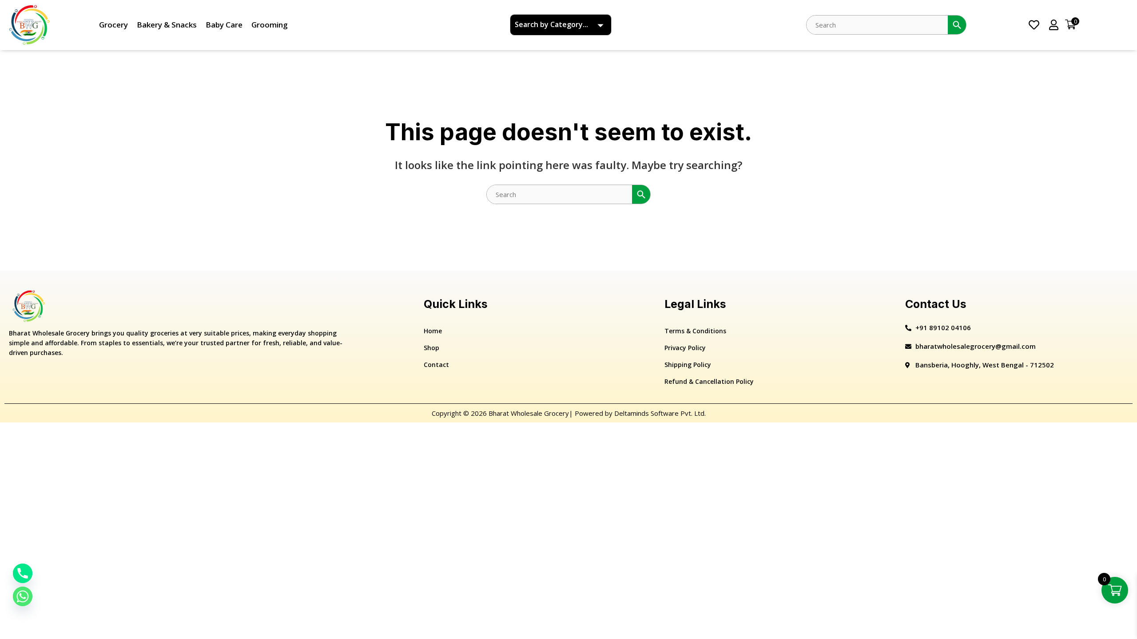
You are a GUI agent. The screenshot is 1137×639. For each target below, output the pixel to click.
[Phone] (22, 573)
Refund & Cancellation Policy (709, 381)
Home (433, 331)
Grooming (269, 25)
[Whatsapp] (22, 596)
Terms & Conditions (695, 331)
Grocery (113, 25)
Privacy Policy (685, 347)
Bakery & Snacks (167, 25)
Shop (431, 347)
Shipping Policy (687, 364)
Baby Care (224, 25)
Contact (436, 364)
